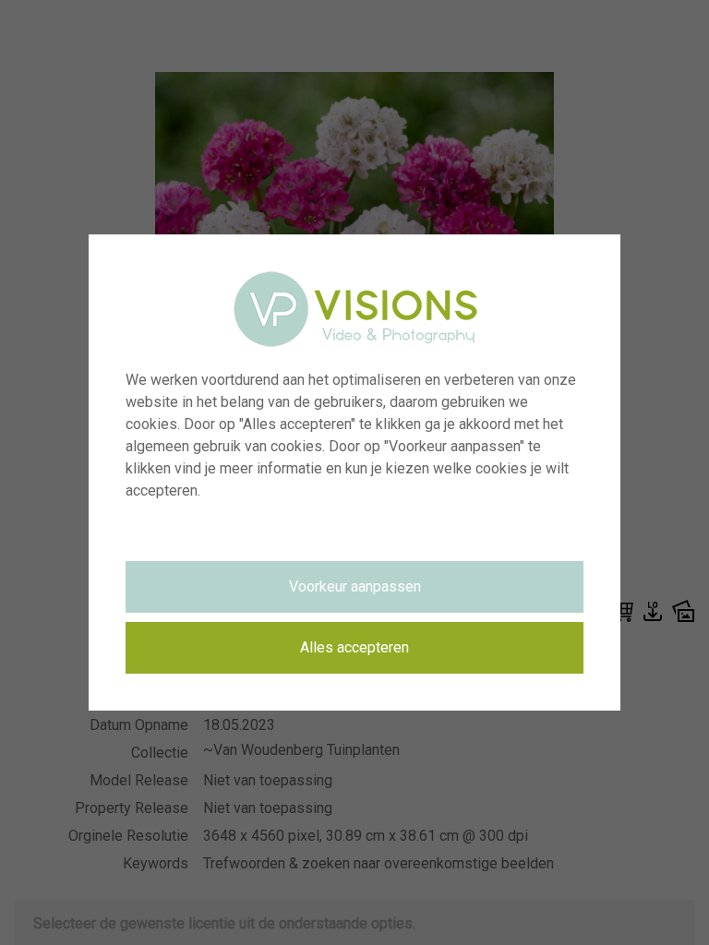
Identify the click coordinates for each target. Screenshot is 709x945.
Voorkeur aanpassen (355, 586)
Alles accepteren (354, 647)
